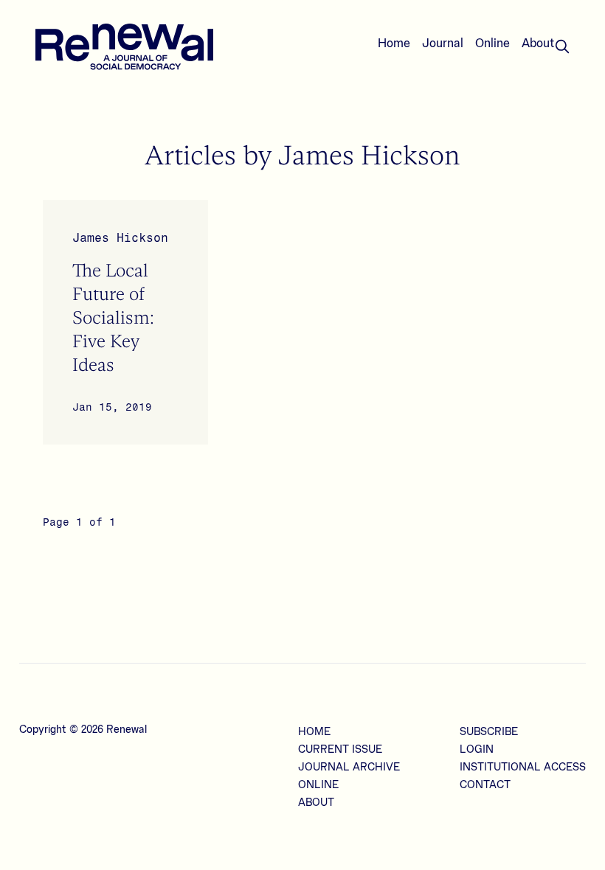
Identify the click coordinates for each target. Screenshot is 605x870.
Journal (442, 43)
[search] (562, 46)
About (538, 43)
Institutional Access (523, 767)
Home (394, 43)
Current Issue (340, 750)
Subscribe (489, 732)
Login (477, 750)
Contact (485, 785)
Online (492, 43)
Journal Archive (349, 767)
